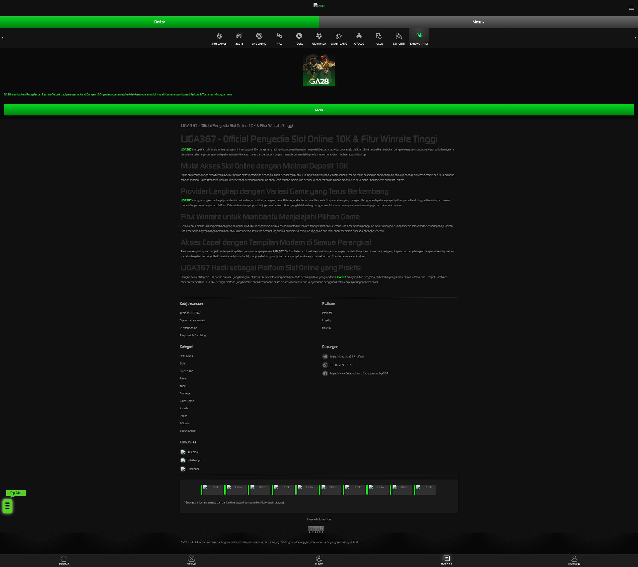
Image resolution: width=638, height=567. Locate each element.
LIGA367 (186, 149)
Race (279, 43)
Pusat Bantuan (188, 328)
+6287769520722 (342, 365)
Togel (299, 43)
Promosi (327, 313)
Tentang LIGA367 (190, 313)
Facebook (193, 469)
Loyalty (326, 320)
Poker (379, 43)
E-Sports (399, 43)
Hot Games (219, 43)
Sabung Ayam (419, 43)
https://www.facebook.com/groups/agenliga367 (359, 373)
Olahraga (319, 43)
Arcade (359, 43)
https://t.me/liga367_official (347, 356)
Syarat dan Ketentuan (192, 320)
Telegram (193, 452)
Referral (326, 328)
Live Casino (259, 43)
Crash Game (339, 43)
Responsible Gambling (193, 335)
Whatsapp (194, 460)
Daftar (159, 22)
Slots (239, 43)
